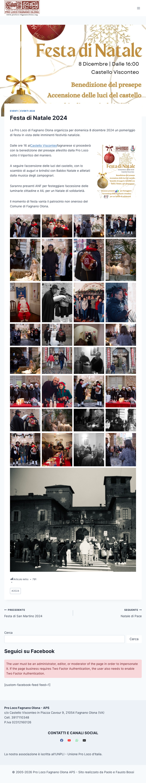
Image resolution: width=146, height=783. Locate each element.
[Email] (84, 740)
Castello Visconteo (43, 145)
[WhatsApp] (77, 740)
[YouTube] (69, 740)
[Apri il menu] (138, 8)
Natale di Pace (131, 613)
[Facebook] (62, 740)
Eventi (14, 111)
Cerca (8, 632)
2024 (15, 590)
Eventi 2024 (27, 111)
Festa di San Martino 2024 (23, 613)
